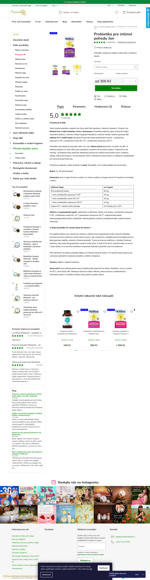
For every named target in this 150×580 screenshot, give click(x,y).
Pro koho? (19, 153)
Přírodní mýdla (21, 82)
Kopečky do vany (22, 77)
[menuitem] (21, 21)
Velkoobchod (17, 568)
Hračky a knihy (21, 173)
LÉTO (16, 34)
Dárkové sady (20, 105)
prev (51, 329)
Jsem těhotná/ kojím (23, 132)
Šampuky (19, 86)
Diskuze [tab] (126, 106)
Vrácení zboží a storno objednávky (25, 565)
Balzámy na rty (21, 64)
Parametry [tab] (79, 106)
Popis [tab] (60, 106)
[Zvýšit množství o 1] (135, 81)
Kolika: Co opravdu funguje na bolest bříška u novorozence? (27, 414)
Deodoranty (20, 68)
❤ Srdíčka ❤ (20, 54)
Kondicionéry (20, 96)
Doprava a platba (18, 549)
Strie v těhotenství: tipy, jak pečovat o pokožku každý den (27, 453)
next (136, 329)
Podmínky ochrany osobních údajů (25, 542)
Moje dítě (18, 138)
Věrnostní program (19, 552)
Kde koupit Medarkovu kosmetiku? (25, 556)
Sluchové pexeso (22, 128)
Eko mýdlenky (21, 123)
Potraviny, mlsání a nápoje (27, 162)
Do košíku (116, 88)
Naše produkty (21, 45)
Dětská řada (20, 59)
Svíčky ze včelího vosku (24, 118)
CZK (109, 5)
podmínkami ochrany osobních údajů (90, 555)
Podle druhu (20, 158)
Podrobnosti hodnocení (126, 42)
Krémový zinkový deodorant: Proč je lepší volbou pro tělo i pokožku (26, 395)
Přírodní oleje (20, 73)
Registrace (132, 5)
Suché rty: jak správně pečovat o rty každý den (26, 434)
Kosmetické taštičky (23, 109)
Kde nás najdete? (42, 6)
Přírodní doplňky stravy (25, 148)
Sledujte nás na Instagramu (78, 482)
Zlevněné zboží (21, 39)
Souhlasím (103, 568)
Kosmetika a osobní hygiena (28, 143)
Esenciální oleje (21, 100)
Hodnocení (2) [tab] (103, 106)
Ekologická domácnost (25, 168)
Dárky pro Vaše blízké (24, 178)
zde (90, 569)
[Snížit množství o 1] (124, 81)
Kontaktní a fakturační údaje (21, 6)
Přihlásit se (85, 560)
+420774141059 (122, 542)
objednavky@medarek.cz (125, 537)
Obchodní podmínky (20, 546)
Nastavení (46, 574)
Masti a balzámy (22, 50)
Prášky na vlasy (21, 91)
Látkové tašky (21, 114)
